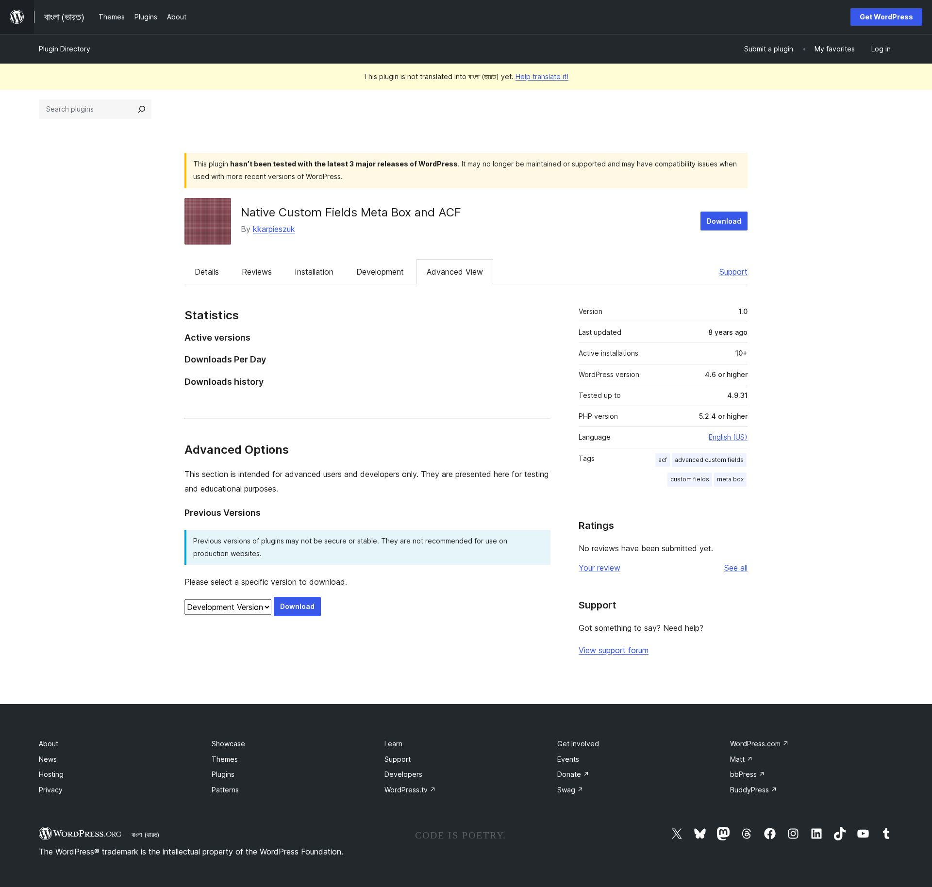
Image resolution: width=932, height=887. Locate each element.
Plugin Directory (64, 49)
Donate (573, 774)
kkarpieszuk (274, 229)
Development (380, 272)
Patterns (225, 790)
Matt (741, 759)
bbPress (747, 774)
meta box (730, 479)
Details (207, 272)
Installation (314, 272)
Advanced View (455, 272)
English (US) (728, 437)
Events (568, 759)
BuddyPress (753, 790)
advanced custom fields (709, 459)
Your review (599, 568)
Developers (403, 774)
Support (733, 272)
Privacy (51, 790)
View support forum (614, 650)
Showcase (228, 743)
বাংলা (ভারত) (145, 834)
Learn (393, 743)
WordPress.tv (410, 790)
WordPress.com (759, 743)
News (48, 759)
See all (736, 568)
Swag (570, 790)
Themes (225, 759)
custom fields (689, 479)
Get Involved (578, 743)
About (48, 743)
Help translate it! (542, 76)
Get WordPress (886, 17)
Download (724, 221)
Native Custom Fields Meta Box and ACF (351, 212)
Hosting (51, 774)
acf (662, 459)
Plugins (223, 774)
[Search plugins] (141, 109)
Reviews (257, 272)
